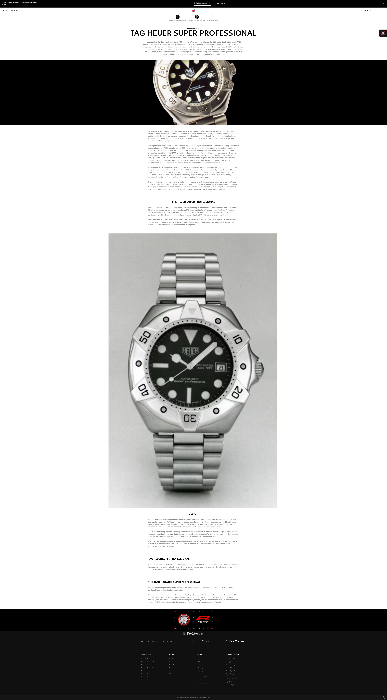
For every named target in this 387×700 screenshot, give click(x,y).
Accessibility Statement (232, 685)
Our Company (173, 659)
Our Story (172, 662)
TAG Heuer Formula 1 (147, 668)
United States (201, 3)
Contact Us (201, 659)
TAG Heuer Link (145, 677)
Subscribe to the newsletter (236, 641)
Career (171, 671)
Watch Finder (145, 659)
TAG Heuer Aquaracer (147, 671)
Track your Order (202, 683)
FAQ (199, 662)
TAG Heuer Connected (147, 662)
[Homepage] (193, 10)
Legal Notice (229, 682)
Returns (200, 674)
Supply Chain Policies (232, 679)
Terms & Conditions (231, 659)
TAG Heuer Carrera (146, 665)
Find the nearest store (207, 641)
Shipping (200, 671)
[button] (379, 10)
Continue (222, 3)
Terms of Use (229, 668)
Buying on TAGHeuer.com (205, 677)
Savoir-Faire (172, 665)
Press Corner (173, 668)
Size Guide (201, 680)
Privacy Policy (230, 662)
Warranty (200, 668)
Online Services (202, 665)
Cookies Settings (230, 665)
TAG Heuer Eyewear (146, 680)
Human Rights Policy (232, 671)
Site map (171, 674)
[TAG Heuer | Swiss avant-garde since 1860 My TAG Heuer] (193, 633)
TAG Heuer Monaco (146, 674)
